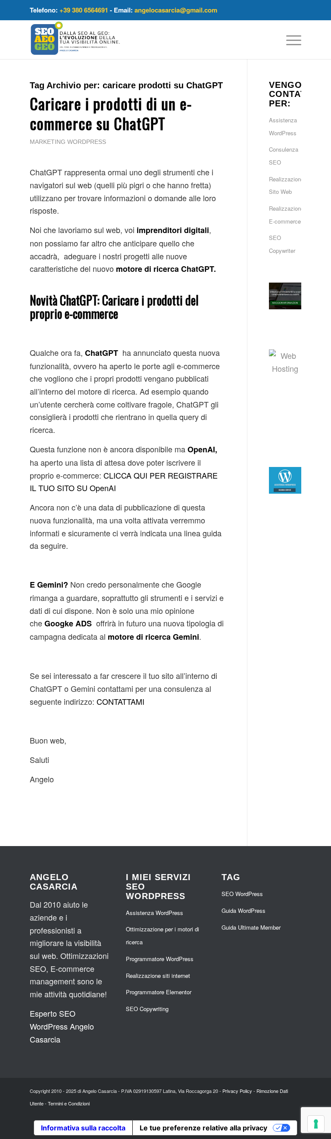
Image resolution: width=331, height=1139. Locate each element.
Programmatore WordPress (160, 959)
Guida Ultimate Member (251, 927)
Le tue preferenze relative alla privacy (203, 1127)
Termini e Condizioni (69, 1103)
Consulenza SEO (283, 155)
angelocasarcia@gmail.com (175, 10)
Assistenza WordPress (283, 126)
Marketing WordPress (68, 141)
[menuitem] (289, 39)
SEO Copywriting (147, 1009)
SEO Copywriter (282, 244)
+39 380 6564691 (83, 10)
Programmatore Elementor (158, 992)
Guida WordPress (243, 910)
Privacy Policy (237, 1090)
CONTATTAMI (120, 701)
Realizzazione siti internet (158, 975)
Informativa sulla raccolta (83, 1127)
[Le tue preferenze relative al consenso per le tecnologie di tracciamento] (316, 1124)
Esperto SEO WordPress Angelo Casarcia (62, 1026)
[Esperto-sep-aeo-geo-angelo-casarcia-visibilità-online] (75, 39)
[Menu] (289, 39)
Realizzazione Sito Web (285, 185)
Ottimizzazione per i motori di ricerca (162, 935)
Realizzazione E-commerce (285, 214)
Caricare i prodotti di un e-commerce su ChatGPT (111, 113)
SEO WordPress (242, 894)
